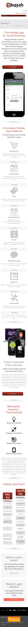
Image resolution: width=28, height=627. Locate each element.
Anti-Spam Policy (21, 622)
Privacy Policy (14, 622)
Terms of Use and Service (6, 622)
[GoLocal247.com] (14, 619)
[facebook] (23, 11)
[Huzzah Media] (14, 5)
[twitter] (26, 11)
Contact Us (3, 624)
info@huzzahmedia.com (21, 13)
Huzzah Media (17, 25)
